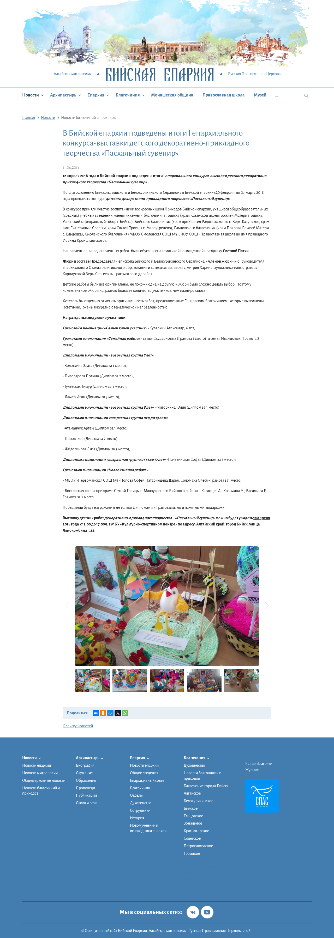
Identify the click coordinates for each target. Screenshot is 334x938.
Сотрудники (140, 810)
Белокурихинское (198, 801)
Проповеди (85, 788)
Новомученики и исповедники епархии (148, 828)
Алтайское (192, 793)
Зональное (193, 823)
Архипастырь (63, 95)
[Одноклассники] (103, 713)
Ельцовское (193, 816)
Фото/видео (194, 879)
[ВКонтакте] (96, 713)
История (137, 818)
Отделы (136, 795)
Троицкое (192, 853)
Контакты (192, 885)
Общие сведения (144, 773)
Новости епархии (36, 765)
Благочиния (128, 95)
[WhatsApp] (125, 713)
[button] (267, 605)
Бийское (191, 808)
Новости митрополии (40, 773)
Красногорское (196, 831)
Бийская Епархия (159, 74)
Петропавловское (198, 846)
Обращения (86, 780)
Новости (30, 95)
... (276, 95)
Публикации (86, 795)
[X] (118, 713)
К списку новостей (78, 726)
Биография (85, 765)
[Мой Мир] (110, 713)
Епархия (95, 95)
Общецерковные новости (43, 780)
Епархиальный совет (147, 780)
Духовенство (140, 803)
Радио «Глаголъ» (258, 763)
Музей (260, 95)
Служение (84, 773)
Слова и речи (86, 803)
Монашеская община (172, 95)
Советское (192, 838)
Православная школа (223, 95)
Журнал (252, 770)
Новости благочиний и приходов (41, 791)
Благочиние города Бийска (206, 786)
